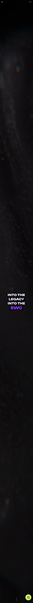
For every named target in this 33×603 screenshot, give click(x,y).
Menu (2, 2)
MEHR (30, 2)
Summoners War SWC (16, 2)
